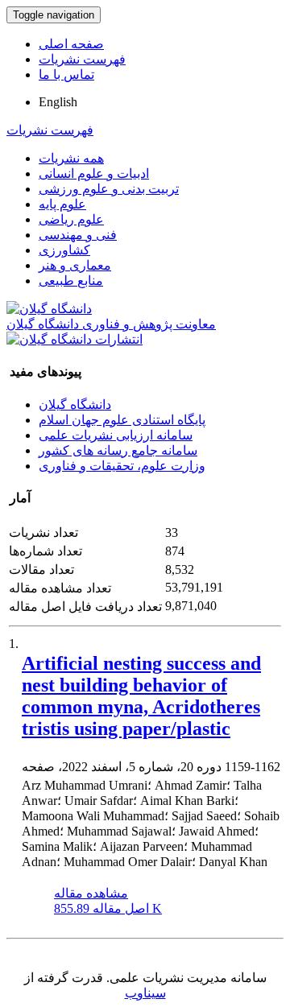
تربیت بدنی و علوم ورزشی (109, 189)
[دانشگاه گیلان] (49, 309)
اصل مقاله (108, 908)
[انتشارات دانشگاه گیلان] (74, 339)
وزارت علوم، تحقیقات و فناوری (122, 466)
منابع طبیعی (71, 280)
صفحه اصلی (71, 44)
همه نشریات (71, 158)
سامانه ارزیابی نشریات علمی (116, 435)
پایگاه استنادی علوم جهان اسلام (122, 420)
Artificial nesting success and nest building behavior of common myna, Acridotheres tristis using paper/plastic (141, 696)
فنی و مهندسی (78, 234)
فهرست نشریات (82, 59)
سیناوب (145, 993)
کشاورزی (64, 250)
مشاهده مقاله (91, 893)
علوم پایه (62, 204)
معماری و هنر (75, 265)
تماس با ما (66, 74)
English (58, 102)
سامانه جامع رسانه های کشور (118, 450)
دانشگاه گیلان (75, 404)
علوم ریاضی (71, 219)
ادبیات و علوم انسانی (94, 173)
